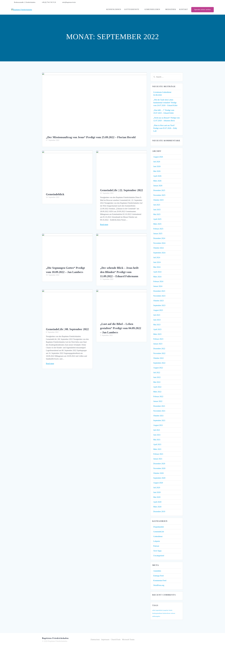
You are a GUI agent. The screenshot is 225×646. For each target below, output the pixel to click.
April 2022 (157, 387)
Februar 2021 (158, 454)
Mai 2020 (156, 497)
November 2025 (159, 195)
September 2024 (159, 253)
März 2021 (157, 449)
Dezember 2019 (159, 511)
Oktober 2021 (158, 416)
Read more (104, 225)
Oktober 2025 (158, 200)
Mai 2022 (156, 382)
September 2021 (159, 420)
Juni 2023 (157, 320)
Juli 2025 (156, 205)
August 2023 (158, 310)
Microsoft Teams (128, 640)
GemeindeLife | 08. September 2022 (67, 329)
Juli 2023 (156, 315)
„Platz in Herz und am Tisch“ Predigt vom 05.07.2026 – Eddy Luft (165, 128)
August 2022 (158, 368)
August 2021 (158, 425)
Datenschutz (95, 640)
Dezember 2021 (159, 406)
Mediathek (170, 9)
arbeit (153, 610)
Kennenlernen (113, 9)
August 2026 (158, 157)
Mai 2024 (156, 267)
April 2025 (157, 219)
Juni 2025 (157, 210)
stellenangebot (156, 616)
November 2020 (159, 468)
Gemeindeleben (152, 9)
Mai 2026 (156, 171)
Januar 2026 (157, 186)
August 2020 (158, 483)
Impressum (105, 640)
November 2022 (159, 353)
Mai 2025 (156, 214)
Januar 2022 (157, 401)
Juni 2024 (157, 262)
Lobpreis (156, 541)
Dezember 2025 (159, 190)
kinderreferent (166, 613)
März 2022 (157, 392)
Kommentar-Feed (159, 580)
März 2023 (157, 334)
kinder (170, 610)
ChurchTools (115, 640)
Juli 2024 (156, 257)
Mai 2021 (156, 440)
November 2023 (159, 296)
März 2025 (157, 224)
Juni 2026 (157, 166)
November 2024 (159, 243)
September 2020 (159, 478)
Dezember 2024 (159, 238)
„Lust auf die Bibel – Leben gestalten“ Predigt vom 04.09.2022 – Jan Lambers (120, 328)
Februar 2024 (158, 281)
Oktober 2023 (158, 301)
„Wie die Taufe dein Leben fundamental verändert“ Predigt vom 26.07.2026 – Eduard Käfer (165, 102)
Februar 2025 (158, 229)
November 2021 (159, 411)
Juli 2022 (156, 373)
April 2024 (157, 272)
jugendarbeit (159, 610)
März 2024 (157, 277)
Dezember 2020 (159, 464)
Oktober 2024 (158, 248)
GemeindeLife (158, 532)
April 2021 (157, 444)
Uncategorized (158, 556)
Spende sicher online (202, 10)
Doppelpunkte (158, 527)
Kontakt (183, 9)
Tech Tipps (157, 551)
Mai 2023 (156, 325)
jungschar (165, 610)
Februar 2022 (158, 396)
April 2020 (157, 502)
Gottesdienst (157, 536)
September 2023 (159, 305)
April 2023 (157, 329)
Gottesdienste (131, 9)
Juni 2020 (157, 492)
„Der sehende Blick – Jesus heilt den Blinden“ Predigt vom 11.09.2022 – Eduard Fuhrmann (119, 272)
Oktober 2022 (158, 358)
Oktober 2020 (158, 473)
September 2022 (159, 363)
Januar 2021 (157, 459)
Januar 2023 (157, 344)
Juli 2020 (156, 488)
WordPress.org (158, 585)
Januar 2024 (157, 286)
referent (173, 613)
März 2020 (157, 507)
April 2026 (157, 176)
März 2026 (157, 181)
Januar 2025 (157, 234)
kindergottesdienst (157, 613)
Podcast (156, 546)
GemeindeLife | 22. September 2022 (121, 190)
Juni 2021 (157, 435)
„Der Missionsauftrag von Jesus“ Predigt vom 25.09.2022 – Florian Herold (90, 137)
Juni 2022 (157, 377)
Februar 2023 (158, 339)
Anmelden (157, 571)
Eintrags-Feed (158, 576)
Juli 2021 (156, 430)
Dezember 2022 (159, 349)
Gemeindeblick (55, 194)
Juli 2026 (156, 162)
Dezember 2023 (159, 291)
